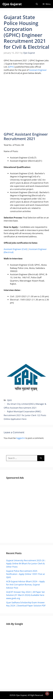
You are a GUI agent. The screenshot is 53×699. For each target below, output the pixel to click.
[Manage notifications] (47, 694)
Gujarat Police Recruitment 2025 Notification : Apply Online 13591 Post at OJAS (25, 574)
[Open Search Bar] (36, 4)
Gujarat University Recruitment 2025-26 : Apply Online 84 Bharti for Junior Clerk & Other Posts (26, 563)
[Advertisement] (26, 104)
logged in (20, 438)
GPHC (11, 66)
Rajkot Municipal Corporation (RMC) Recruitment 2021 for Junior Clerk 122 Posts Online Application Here (25, 415)
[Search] (40, 458)
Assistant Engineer (38, 70)
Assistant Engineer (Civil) (15, 249)
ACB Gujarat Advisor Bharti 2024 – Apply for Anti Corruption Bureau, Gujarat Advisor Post (25, 584)
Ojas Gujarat (12, 4)
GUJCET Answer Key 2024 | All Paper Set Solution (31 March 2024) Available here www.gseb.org (25, 595)
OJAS (9, 400)
